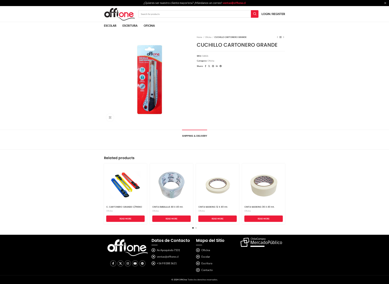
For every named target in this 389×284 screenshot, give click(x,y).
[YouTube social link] (135, 263)
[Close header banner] (385, 3)
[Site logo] (119, 13)
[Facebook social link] (205, 66)
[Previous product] (277, 37)
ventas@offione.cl (234, 3)
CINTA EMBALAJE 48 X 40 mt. (167, 206)
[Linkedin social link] (217, 66)
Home (200, 37)
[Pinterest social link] (213, 66)
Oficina (208, 37)
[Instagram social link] (128, 263)
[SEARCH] (254, 14)
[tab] (194, 134)
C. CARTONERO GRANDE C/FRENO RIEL (124, 208)
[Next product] (283, 37)
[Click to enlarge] (110, 117)
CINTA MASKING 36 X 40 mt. (259, 206)
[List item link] (172, 256)
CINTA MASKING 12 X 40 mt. (213, 206)
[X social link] (209, 66)
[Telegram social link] (221, 66)
